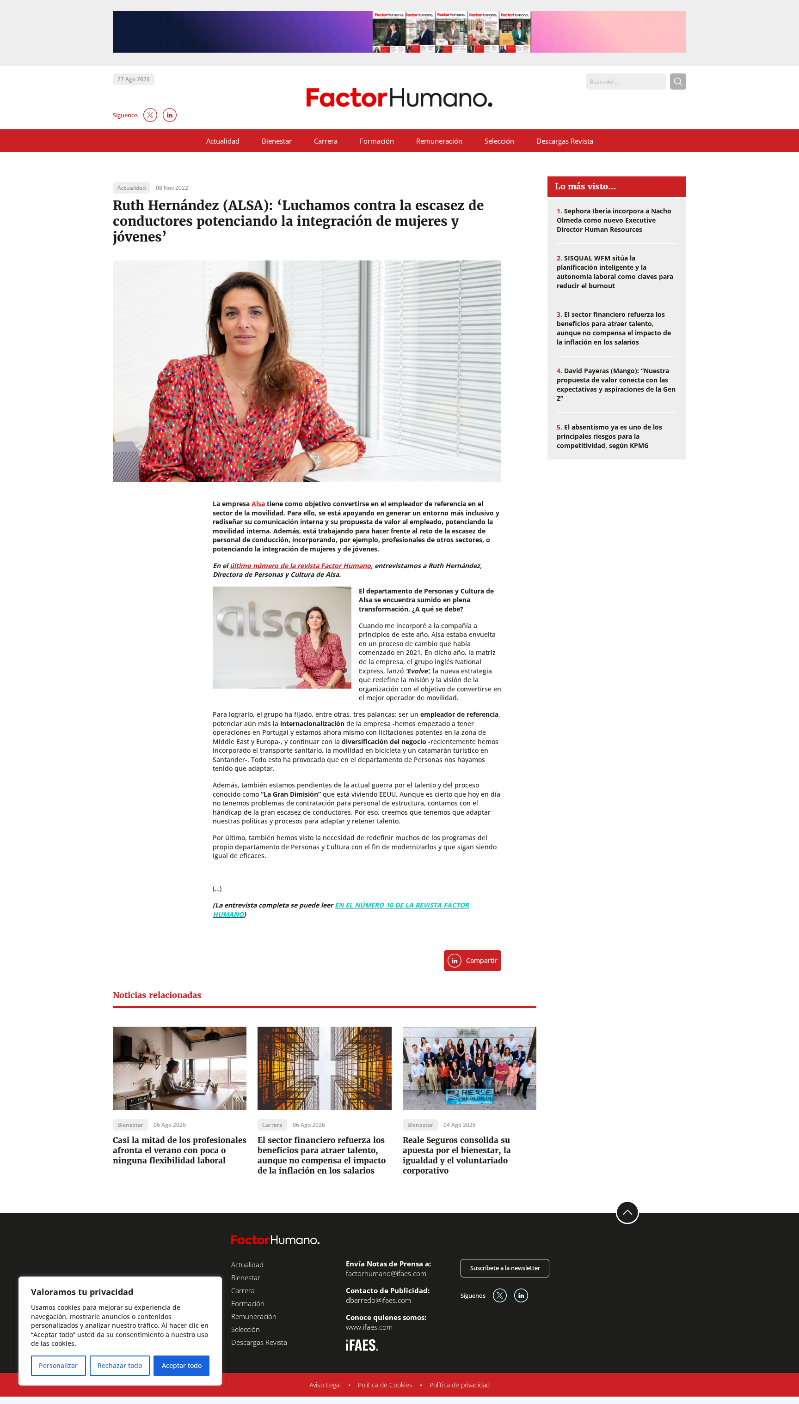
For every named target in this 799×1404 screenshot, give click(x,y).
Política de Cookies (385, 1384)
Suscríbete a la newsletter (505, 1268)
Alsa (258, 503)
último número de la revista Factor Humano (300, 565)
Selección (499, 140)
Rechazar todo (120, 1365)
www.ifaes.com (369, 1326)
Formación (377, 140)
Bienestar (277, 140)
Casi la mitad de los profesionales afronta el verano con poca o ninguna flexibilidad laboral (179, 1150)
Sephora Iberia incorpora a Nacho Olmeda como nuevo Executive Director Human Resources (614, 220)
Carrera (326, 140)
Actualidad (223, 140)
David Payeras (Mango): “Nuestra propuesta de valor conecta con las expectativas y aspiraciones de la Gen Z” (616, 384)
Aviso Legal (325, 1384)
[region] (120, 1331)
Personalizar (58, 1365)
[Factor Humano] (400, 98)
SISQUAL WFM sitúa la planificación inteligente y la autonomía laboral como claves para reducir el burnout (615, 272)
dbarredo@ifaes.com (378, 1300)
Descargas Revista (564, 140)
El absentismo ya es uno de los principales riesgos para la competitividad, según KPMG (609, 436)
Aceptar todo (182, 1365)
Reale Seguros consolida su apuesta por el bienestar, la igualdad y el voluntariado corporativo (457, 1155)
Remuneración (439, 140)
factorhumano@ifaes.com (386, 1273)
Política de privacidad (460, 1384)
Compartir (482, 960)
